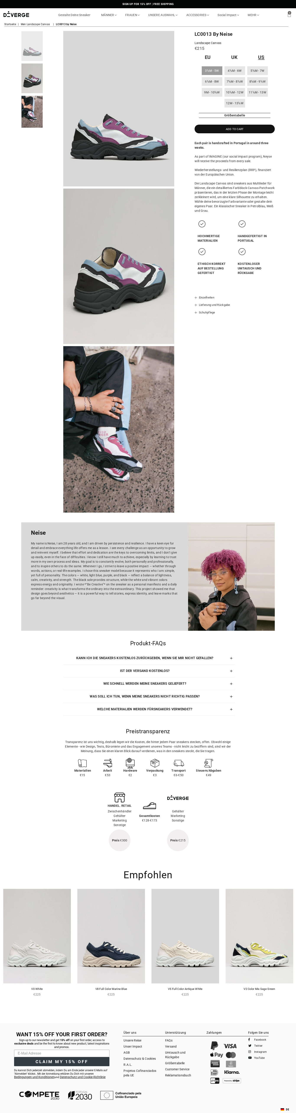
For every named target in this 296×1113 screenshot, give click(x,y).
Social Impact (227, 15)
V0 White (37, 989)
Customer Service (177, 1069)
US (261, 57)
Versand (171, 1046)
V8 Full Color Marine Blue (111, 989)
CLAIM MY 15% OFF (62, 1061)
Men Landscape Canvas (35, 24)
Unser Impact (133, 1046)
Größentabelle (175, 1063)
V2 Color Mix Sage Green (259, 989)
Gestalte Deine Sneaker (74, 15)
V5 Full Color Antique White (185, 989)
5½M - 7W (257, 70)
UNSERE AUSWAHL (162, 15)
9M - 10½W (212, 92)
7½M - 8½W (235, 81)
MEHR (252, 15)
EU (208, 57)
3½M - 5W (212, 70)
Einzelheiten (206, 297)
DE (287, 1109)
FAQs (168, 1040)
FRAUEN (131, 15)
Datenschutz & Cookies (140, 1058)
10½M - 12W (234, 92)
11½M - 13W (257, 92)
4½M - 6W (234, 70)
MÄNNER (108, 15)
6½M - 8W (212, 81)
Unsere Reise (132, 1040)
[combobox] (285, 1109)
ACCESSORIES (196, 15)
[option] (32, 46)
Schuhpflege (206, 312)
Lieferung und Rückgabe (214, 304)
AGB (127, 1052)
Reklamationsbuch (178, 1075)
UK (234, 57)
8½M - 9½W (257, 81)
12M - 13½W (234, 103)
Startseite (10, 24)
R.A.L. (128, 1064)
